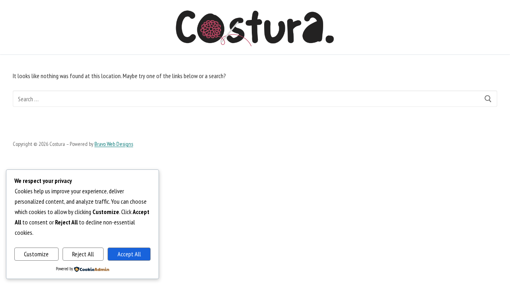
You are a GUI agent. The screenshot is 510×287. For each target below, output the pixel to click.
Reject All (83, 254)
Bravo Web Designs (113, 143)
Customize (36, 254)
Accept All (129, 254)
